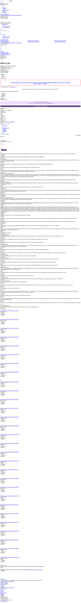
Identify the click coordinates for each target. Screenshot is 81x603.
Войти (1, 14)
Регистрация (6, 14)
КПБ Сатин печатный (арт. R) (60, 40)
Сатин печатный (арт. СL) (5, 54)
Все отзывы (78, 135)
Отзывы (4, 11)
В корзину (2, 98)
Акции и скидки (6, 10)
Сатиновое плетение (4, 40)
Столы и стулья (6, 27)
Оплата (4, 9)
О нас (4, 7)
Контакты (5, 12)
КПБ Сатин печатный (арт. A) (33, 40)
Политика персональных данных (7, 581)
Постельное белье (6, 26)
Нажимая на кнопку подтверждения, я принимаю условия (21, 569)
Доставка (5, 8)
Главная (2, 51)
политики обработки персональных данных (34, 569)
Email (1, 567)
